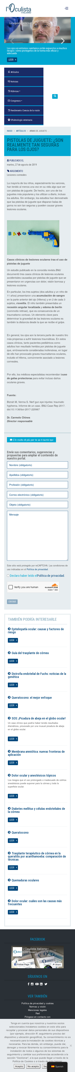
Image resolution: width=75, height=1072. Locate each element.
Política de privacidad (37, 569)
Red (38, 1013)
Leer (11, 59)
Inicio (9, 131)
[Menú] (67, 8)
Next (63, 41)
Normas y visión (37, 1006)
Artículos (21, 131)
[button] (55, 96)
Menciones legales (37, 1010)
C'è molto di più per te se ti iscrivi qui (32, 439)
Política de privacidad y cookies (37, 1003)
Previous (12, 41)
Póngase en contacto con (37, 1016)
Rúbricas (14, 91)
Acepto (19, 1066)
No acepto (33, 1066)
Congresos (15, 100)
